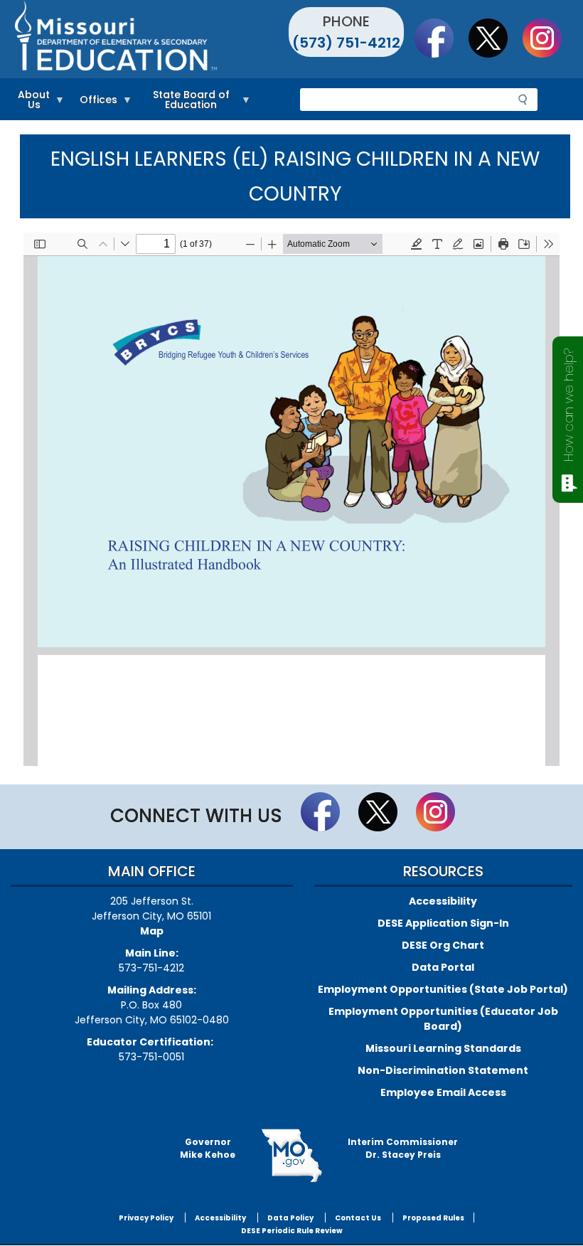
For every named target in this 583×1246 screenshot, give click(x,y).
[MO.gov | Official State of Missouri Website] (291, 1156)
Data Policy (290, 1218)
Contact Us (358, 1218)
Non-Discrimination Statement (443, 1070)
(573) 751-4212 (346, 43)
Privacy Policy (146, 1218)
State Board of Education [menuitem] (184, 102)
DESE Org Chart (443, 945)
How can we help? (568, 405)
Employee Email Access (443, 1092)
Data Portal (443, 967)
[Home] (151, 39)
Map (152, 931)
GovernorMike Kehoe (207, 1148)
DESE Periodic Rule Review (292, 1230)
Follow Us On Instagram (549, 38)
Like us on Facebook (441, 38)
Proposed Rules (433, 1218)
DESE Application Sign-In (443, 923)
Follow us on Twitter (495, 38)
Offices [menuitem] (95, 102)
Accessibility (443, 901)
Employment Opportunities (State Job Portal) (443, 989)
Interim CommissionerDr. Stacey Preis (403, 1148)
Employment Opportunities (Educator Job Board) (443, 1018)
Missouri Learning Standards (443, 1048)
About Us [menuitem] (30, 102)
